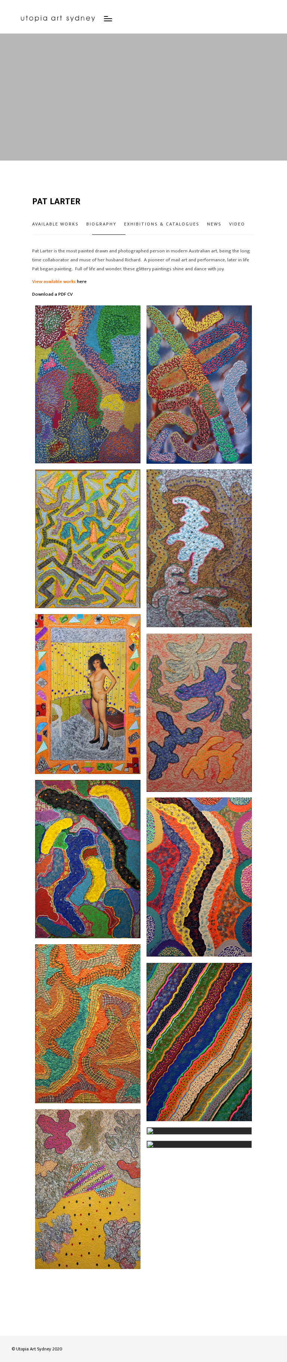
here (82, 281)
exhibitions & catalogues (162, 224)
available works (55, 224)
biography (101, 224)
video (237, 224)
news (214, 224)
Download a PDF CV (52, 294)
